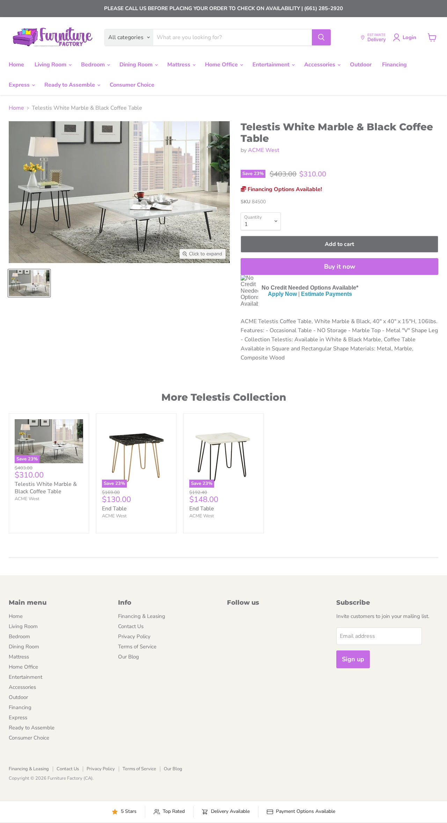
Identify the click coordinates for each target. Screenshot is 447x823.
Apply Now (282, 294)
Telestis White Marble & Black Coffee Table (46, 487)
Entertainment (271, 64)
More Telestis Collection (223, 397)
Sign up (353, 659)
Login (409, 37)
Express (20, 85)
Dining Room (136, 64)
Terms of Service (137, 646)
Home (16, 64)
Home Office (222, 64)
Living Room (51, 64)
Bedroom (93, 64)
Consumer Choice (132, 85)
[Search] (321, 37)
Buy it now (339, 266)
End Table (114, 508)
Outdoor (361, 64)
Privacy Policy (134, 636)
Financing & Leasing (141, 616)
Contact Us (131, 626)
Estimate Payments (326, 294)
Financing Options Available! (284, 189)
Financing (394, 64)
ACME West (263, 150)
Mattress (179, 64)
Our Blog (128, 656)
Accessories (320, 64)
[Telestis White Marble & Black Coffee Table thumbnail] (29, 283)
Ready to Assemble (70, 85)
